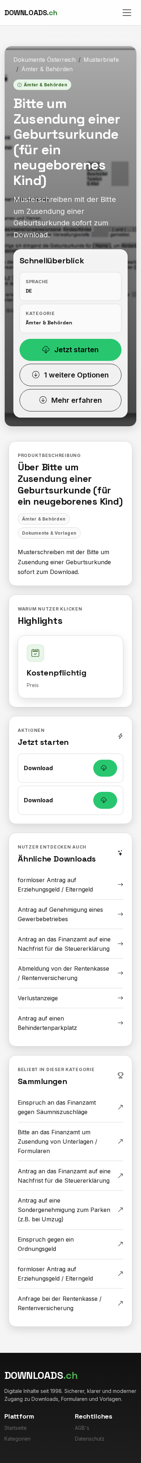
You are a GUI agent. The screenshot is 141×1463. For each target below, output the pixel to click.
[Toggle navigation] (127, 13)
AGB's (82, 1428)
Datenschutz (89, 1439)
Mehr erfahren (76, 400)
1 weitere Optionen (75, 375)
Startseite (15, 1428)
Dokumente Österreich (44, 59)
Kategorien (17, 1439)
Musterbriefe (101, 59)
